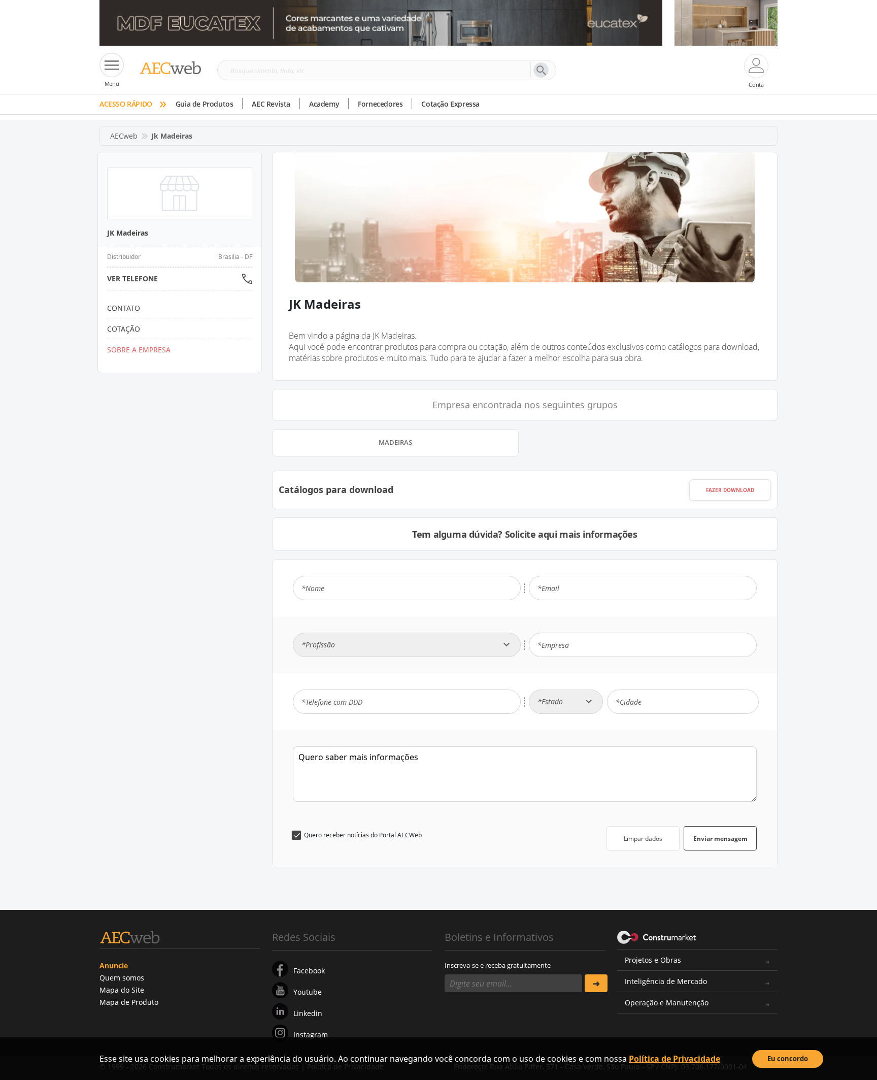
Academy (324, 104)
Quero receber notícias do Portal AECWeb (363, 835)
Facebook (309, 970)
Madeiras (395, 442)
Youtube (307, 992)
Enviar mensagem (720, 838)
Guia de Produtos (204, 104)
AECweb (124, 136)
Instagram (310, 1034)
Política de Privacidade (674, 1058)
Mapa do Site (121, 990)
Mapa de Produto (128, 1002)
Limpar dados (643, 838)
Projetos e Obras (653, 960)
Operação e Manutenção (667, 1002)
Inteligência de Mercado (666, 981)
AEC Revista (271, 104)
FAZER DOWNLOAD (730, 490)
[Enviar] (596, 983)
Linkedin (307, 1013)
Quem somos (121, 978)
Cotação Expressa (450, 104)
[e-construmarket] (657, 936)
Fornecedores (380, 104)
